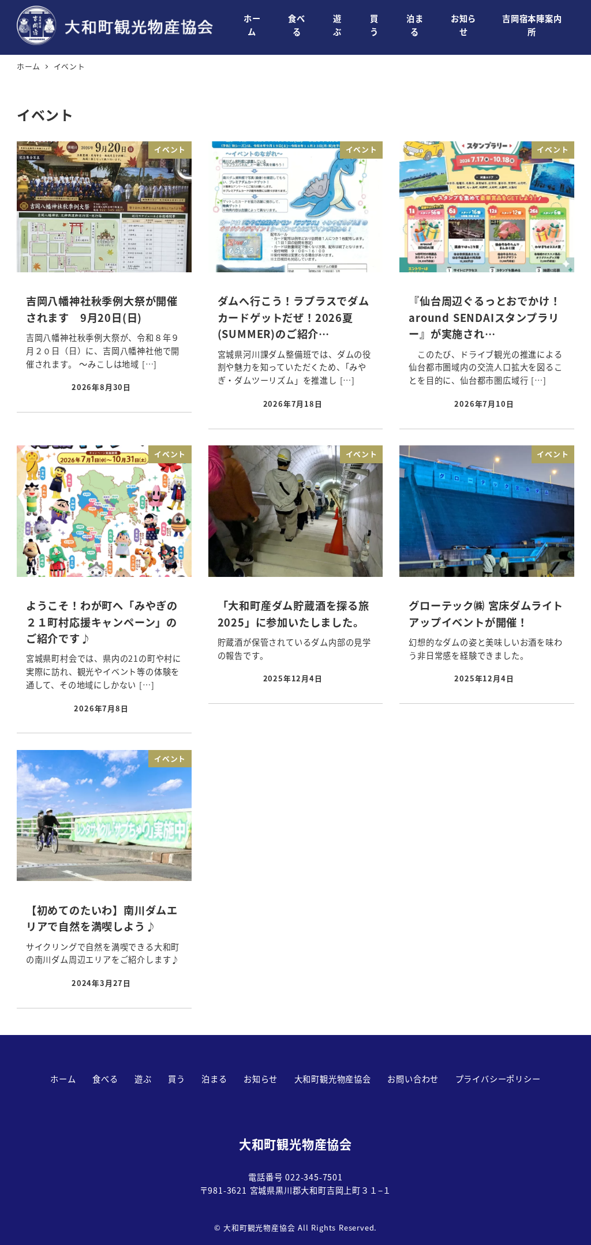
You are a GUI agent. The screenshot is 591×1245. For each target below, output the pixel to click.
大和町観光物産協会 (332, 1079)
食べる (105, 1079)
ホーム (63, 1079)
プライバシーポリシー (498, 1079)
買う (176, 1079)
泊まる (214, 1079)
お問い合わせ (413, 1079)
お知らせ (261, 1079)
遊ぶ (143, 1079)
